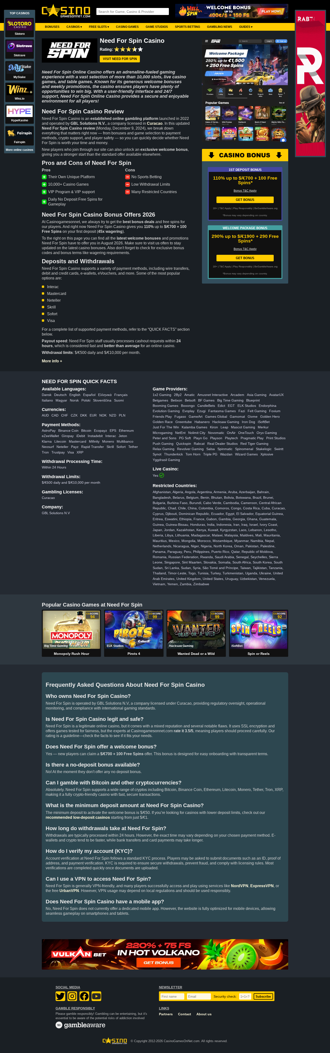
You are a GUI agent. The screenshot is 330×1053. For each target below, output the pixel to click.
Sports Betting (187, 27)
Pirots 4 (134, 654)
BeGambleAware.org (266, 208)
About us (204, 1014)
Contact (184, 1014)
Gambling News (219, 27)
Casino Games (127, 27)
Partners (166, 1014)
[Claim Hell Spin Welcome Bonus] (231, 11)
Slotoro (20, 34)
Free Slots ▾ (99, 27)
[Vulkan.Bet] (165, 954)
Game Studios (157, 27)
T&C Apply (225, 208)
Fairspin (19, 142)
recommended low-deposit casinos (78, 817)
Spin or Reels (259, 654)
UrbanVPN (69, 891)
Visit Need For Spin (120, 59)
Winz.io (19, 98)
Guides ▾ (245, 27)
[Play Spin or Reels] (258, 630)
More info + (52, 361)
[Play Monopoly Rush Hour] (71, 630)
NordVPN (239, 886)
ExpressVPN (262, 886)
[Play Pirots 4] (133, 630)
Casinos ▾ (74, 27)
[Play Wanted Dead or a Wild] (196, 630)
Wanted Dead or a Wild (196, 654)
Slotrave (19, 55)
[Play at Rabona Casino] (310, 155)
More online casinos (19, 150)
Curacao (155, 123)
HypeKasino (19, 120)
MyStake (20, 77)
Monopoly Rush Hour (71, 654)
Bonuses (52, 27)
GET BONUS (245, 200)
